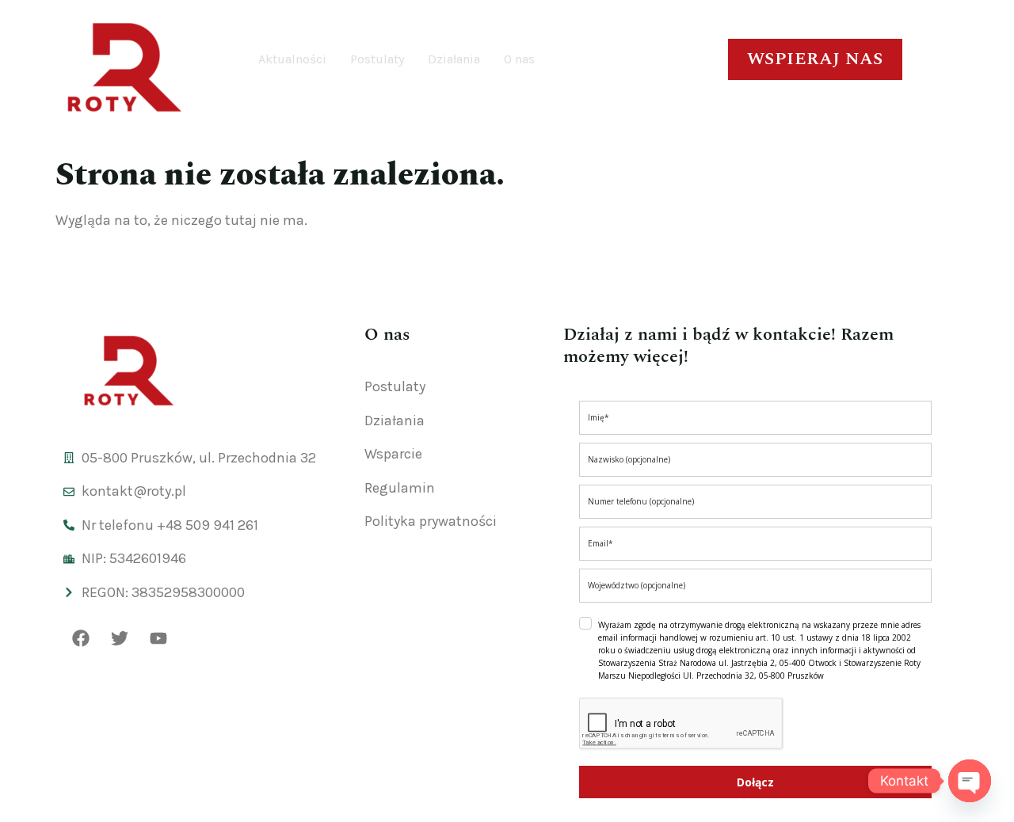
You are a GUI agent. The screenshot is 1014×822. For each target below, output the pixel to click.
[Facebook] (80, 638)
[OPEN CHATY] (969, 780)
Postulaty (377, 59)
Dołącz (755, 782)
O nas (519, 59)
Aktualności (292, 59)
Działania (454, 59)
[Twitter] (119, 638)
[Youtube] (158, 638)
